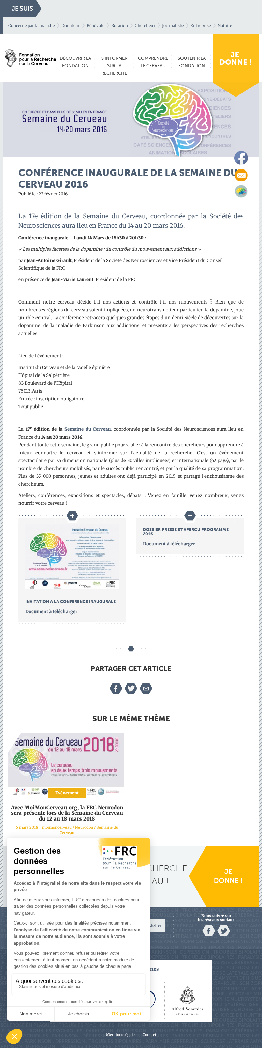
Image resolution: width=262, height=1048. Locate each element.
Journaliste (173, 25)
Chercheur (145, 25)
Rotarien (119, 25)
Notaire (225, 25)
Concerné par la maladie (31, 25)
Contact (149, 1034)
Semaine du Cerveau (87, 429)
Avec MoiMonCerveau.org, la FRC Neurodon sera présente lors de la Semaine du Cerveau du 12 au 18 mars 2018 (67, 813)
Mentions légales (121, 1034)
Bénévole (95, 25)
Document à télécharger (51, 612)
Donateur (70, 25)
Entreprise (200, 25)
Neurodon (84, 827)
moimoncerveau (57, 827)
